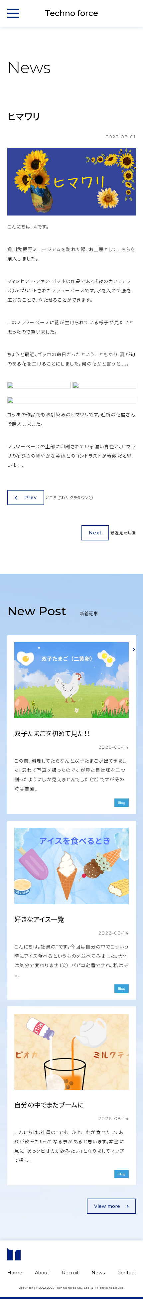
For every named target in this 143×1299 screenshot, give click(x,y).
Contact (126, 1273)
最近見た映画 (123, 532)
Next (95, 533)
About (42, 1273)
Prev (30, 498)
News (98, 1273)
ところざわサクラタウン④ (69, 497)
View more (107, 1206)
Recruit (70, 1273)
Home (14, 1273)
